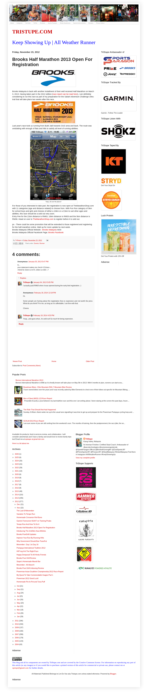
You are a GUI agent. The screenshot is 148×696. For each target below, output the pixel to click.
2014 (17, 495)
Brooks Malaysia (49, 230)
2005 (17, 641)
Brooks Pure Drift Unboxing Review (30, 568)
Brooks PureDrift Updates (26, 534)
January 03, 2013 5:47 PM (38, 262)
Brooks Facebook (55, 232)
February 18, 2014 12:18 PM (45, 293)
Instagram (19, 23)
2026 (17, 454)
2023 (17, 464)
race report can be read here (65, 94)
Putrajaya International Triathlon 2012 (31, 548)
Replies (23, 278)
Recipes (90, 23)
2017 (17, 484)
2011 (17, 621)
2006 (17, 638)
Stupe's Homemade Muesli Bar (28, 561)
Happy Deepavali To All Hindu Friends (31, 555)
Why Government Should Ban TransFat (32, 541)
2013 (17, 498)
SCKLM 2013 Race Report (33, 421)
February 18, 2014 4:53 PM (43, 315)
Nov (18, 508)
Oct (18, 586)
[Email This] (14, 243)
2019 (17, 478)
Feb (18, 613)
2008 (17, 631)
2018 (17, 481)
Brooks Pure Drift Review (26, 558)
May (19, 603)
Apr (18, 606)
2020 (17, 474)
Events (36, 243)
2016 (17, 488)
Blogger (113, 674)
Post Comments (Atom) (32, 366)
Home (54, 361)
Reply (19, 273)
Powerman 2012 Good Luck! (27, 578)
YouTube (28, 23)
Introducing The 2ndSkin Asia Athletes (31, 531)
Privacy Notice (100, 23)
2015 (17, 491)
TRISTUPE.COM (32, 32)
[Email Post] (47, 240)
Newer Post (17, 361)
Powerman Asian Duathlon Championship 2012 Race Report (40, 571)
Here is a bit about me (20, 443)
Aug (18, 593)
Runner (42, 243)
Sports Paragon (52, 23)
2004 (17, 644)
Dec (18, 504)
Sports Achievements (79, 23)
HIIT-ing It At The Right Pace (27, 551)
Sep (18, 589)
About (12, 23)
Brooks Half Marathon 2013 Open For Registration (36, 528)
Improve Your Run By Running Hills (30, 538)
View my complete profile (85, 458)
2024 (17, 461)
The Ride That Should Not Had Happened (39, 410)
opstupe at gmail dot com (34, 439)
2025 (17, 457)
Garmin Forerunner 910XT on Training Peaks (34, 521)
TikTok (35, 23)
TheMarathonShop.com (43, 219)
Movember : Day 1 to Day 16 (27, 544)
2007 (17, 634)
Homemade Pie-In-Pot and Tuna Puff (31, 582)
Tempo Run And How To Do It (28, 524)
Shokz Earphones (65, 23)
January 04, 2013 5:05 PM (43, 282)
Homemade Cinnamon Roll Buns (29, 517)
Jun (18, 599)
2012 (17, 501)
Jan (18, 616)
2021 (17, 471)
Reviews (42, 23)
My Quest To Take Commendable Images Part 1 (35, 575)
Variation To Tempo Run (26, 514)
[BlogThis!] (16, 243)
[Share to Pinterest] (22, 243)
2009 (17, 627)
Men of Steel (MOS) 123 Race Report (37, 398)
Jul (18, 596)
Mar (18, 610)
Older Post (90, 361)
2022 (17, 468)
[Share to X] (18, 243)
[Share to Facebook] (20, 243)
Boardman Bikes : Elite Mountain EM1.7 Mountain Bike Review (47, 387)
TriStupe (26, 282)
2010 (17, 624)
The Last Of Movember (25, 511)
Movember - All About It (25, 565)
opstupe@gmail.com (20, 668)
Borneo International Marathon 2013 (29, 380)
